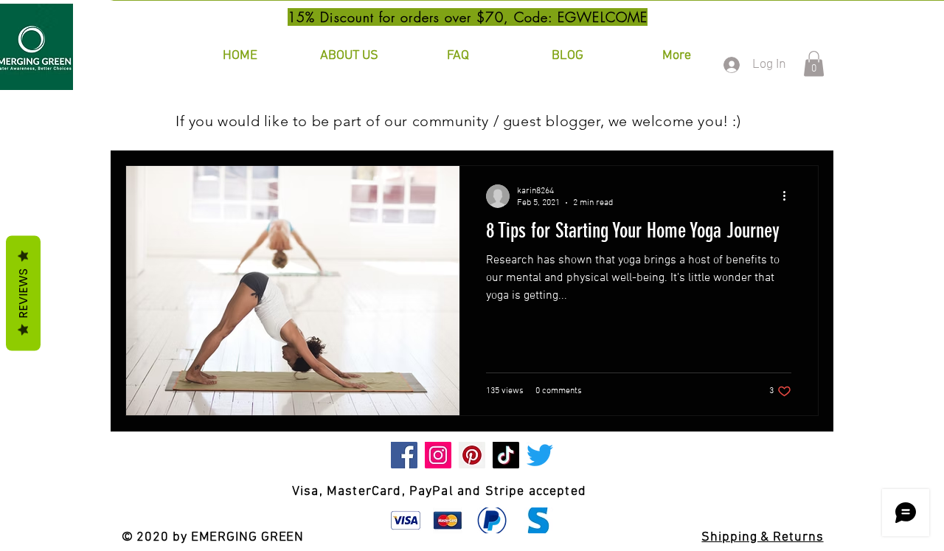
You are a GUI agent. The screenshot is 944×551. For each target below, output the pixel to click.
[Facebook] (404, 455)
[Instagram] (438, 455)
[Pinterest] (472, 455)
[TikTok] (506, 455)
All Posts (150, 120)
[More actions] (789, 196)
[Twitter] (540, 455)
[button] (814, 64)
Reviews (23, 293)
